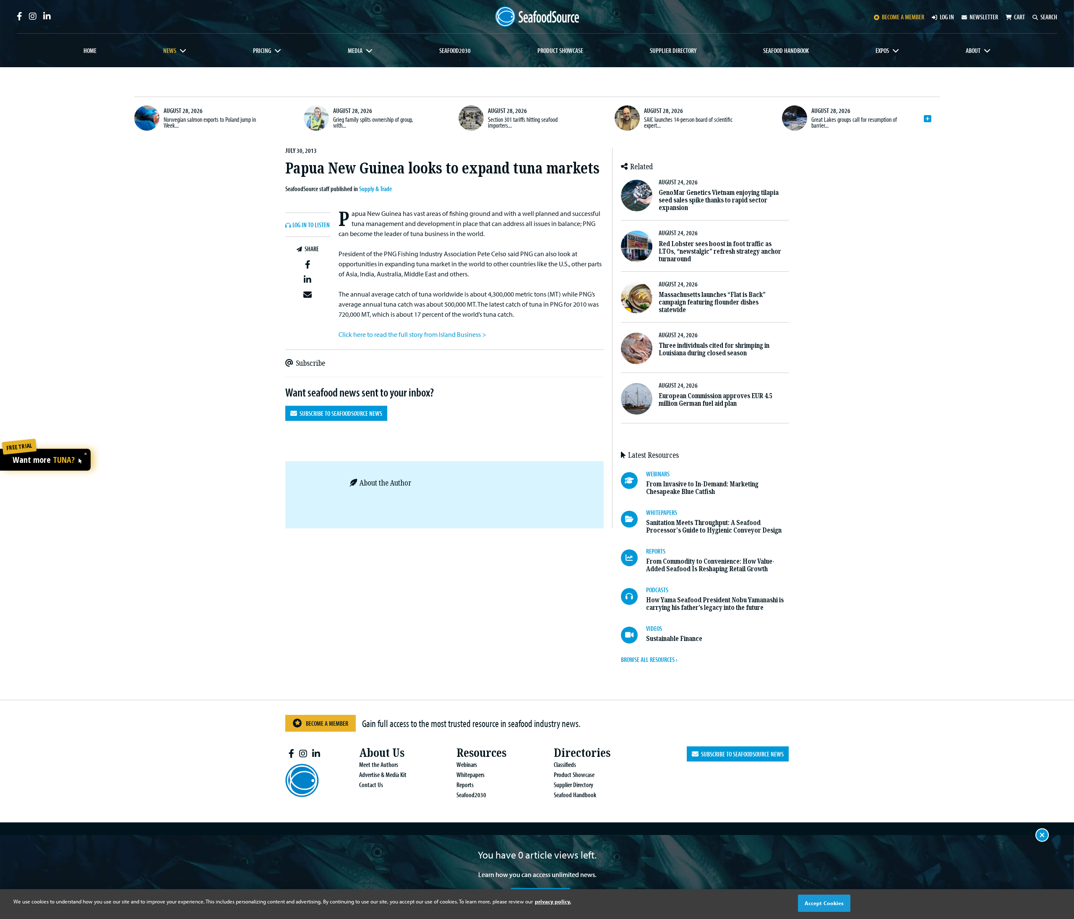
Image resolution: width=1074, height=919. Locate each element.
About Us (381, 752)
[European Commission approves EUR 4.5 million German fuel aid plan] (636, 399)
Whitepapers (470, 774)
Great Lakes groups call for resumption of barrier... (854, 122)
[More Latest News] (927, 119)
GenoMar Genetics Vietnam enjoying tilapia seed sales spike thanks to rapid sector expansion (719, 200)
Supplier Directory (673, 50)
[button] (307, 265)
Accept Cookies (824, 903)
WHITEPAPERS (661, 512)
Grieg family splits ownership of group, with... (373, 122)
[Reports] (633, 557)
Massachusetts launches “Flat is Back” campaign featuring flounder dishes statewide (712, 302)
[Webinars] (633, 480)
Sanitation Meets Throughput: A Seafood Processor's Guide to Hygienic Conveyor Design (714, 526)
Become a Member (327, 723)
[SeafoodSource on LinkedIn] (47, 16)
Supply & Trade (375, 188)
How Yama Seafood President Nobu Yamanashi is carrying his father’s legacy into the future (715, 603)
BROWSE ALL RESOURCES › (649, 659)
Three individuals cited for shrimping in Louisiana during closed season (714, 349)
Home (89, 50)
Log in (947, 17)
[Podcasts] (633, 596)
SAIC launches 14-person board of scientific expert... (688, 122)
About (973, 50)
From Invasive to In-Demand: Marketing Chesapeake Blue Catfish (702, 487)
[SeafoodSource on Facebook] (19, 16)
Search (1048, 17)
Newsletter (984, 17)
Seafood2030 (455, 50)
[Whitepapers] (633, 519)
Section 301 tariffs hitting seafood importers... (523, 122)
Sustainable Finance (674, 638)
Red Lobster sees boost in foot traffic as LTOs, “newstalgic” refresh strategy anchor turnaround (720, 251)
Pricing (262, 50)
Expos (882, 50)
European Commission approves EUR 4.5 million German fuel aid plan (715, 399)
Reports (465, 784)
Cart (1019, 17)
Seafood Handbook (786, 50)
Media (355, 50)
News (169, 50)
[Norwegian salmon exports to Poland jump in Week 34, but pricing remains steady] (146, 118)
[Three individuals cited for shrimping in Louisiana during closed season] (636, 348)
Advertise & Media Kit (383, 774)
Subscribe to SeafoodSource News (339, 413)
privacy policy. (553, 901)
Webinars (466, 764)
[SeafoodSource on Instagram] (32, 16)
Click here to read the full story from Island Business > (412, 334)
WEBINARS (658, 474)
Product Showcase (560, 50)
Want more (44, 459)
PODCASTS (657, 590)
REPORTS (655, 551)
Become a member (903, 17)
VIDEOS (654, 628)
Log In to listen (311, 225)
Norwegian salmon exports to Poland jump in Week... (210, 122)
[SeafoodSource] (537, 16)
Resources (481, 752)
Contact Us (371, 784)
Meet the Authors (378, 764)
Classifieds (565, 764)
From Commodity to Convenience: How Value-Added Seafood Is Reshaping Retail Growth (710, 565)
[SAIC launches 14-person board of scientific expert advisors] (627, 118)
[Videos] (633, 635)
